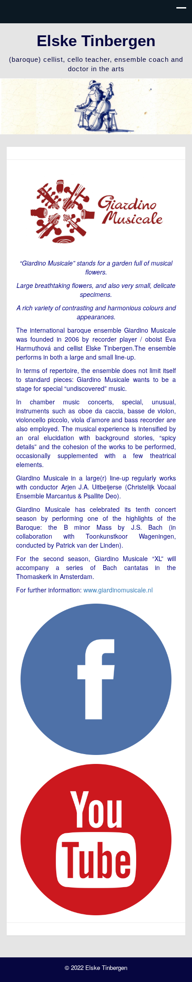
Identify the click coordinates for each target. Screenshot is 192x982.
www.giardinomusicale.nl (118, 589)
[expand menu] (181, 10)
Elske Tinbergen (96, 40)
